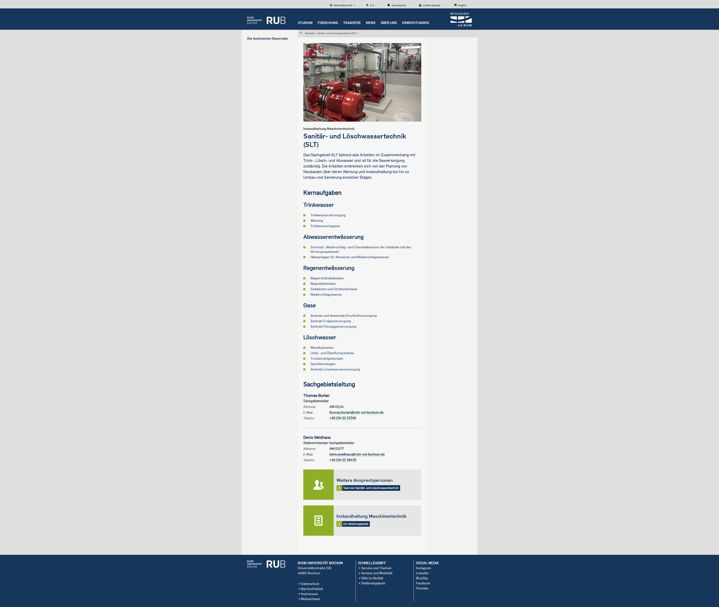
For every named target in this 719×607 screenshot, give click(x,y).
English (462, 5)
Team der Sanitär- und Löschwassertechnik (362, 484)
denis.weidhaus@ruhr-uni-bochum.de (357, 454)
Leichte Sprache (431, 5)
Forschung (328, 23)
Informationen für (342, 5)
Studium (305, 23)
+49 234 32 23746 (342, 418)
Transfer (352, 23)
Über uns (389, 23)
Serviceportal (399, 5)
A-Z (372, 5)
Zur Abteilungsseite (362, 520)
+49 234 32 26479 (342, 460)
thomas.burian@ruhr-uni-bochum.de (356, 412)
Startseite (309, 33)
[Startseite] (266, 19)
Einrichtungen (415, 23)
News (370, 23)
